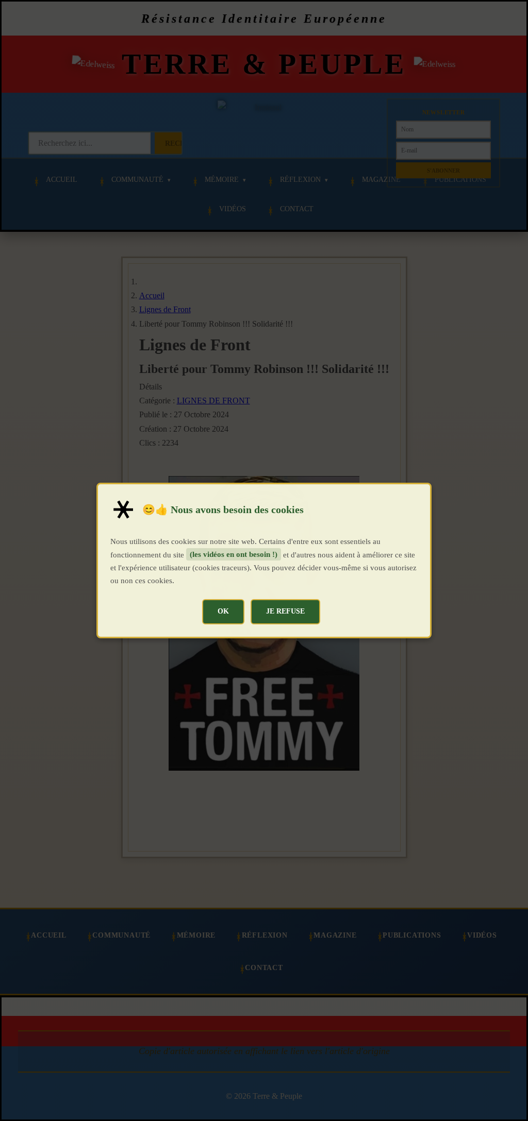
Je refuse (285, 611)
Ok (223, 611)
